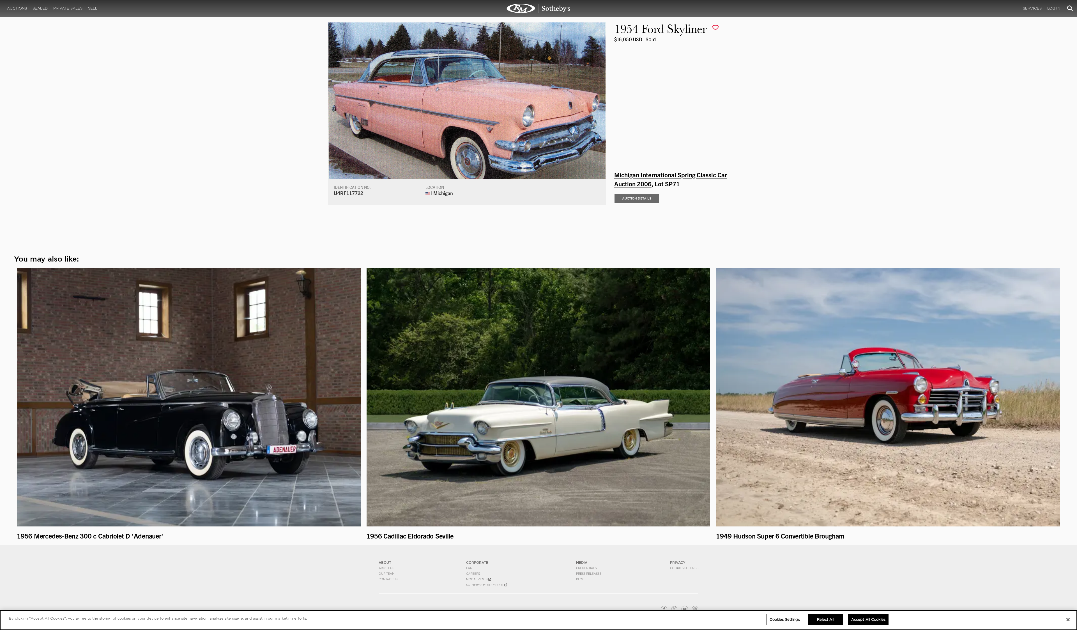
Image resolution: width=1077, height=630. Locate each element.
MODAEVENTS (477, 579)
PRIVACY (677, 562)
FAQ (469, 568)
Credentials (586, 568)
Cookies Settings (684, 568)
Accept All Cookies (868, 619)
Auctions (17, 8)
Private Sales (67, 8)
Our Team (387, 573)
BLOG (580, 579)
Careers (473, 573)
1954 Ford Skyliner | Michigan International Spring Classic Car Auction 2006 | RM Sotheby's (538, 8)
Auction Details (636, 198)
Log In (1053, 8)
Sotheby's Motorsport (485, 585)
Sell (92, 8)
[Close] (1068, 619)
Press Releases (588, 573)
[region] (538, 620)
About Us (386, 568)
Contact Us (388, 579)
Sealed (40, 8)
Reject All (825, 619)
